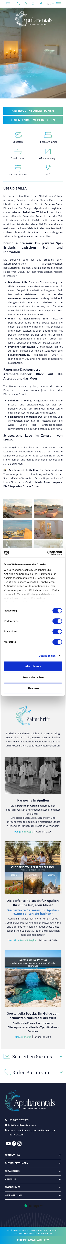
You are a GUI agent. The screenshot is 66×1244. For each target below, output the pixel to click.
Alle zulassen (33, 666)
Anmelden (41, 4)
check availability (33, 1240)
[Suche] (34, 4)
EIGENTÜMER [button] (12, 1187)
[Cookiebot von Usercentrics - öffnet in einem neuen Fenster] (47, 553)
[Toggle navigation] (59, 3)
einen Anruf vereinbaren (33, 120)
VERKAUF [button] (10, 1179)
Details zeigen (47, 655)
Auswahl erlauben (33, 677)
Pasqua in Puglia (24, 831)
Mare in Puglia (23, 1036)
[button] (33, 1056)
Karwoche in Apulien (33, 800)
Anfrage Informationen (33, 111)
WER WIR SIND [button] (13, 1195)
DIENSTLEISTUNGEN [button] (16, 1163)
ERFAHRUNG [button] (12, 1171)
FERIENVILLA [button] (12, 1155)
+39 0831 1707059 (19, 4)
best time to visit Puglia (22, 940)
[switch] (57, 621)
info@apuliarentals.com (8, 4)
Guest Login (26, 4)
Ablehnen (33, 688)
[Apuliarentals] (33, 18)
